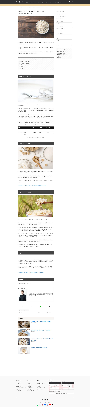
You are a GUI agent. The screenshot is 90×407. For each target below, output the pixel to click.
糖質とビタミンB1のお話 (25, 64)
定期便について (18, 382)
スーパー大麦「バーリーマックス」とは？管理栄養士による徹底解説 (30, 272)
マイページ (28, 383)
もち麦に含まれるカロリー (25, 61)
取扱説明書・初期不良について (41, 383)
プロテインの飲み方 (60, 23)
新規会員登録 (29, 382)
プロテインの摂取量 (60, 18)
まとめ (21, 66)
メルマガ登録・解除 (29, 387)
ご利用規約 (38, 386)
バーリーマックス (29, 13)
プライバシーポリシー (40, 389)
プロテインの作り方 (60, 26)
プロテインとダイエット (61, 28)
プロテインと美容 (59, 33)
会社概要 (38, 382)
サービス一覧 (29, 389)
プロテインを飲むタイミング (61, 16)
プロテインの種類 (59, 13)
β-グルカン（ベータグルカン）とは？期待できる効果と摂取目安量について (32, 185)
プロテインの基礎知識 (60, 11)
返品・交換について (19, 389)
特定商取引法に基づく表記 (41, 387)
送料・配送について (19, 386)
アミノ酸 (58, 38)
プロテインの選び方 (60, 21)
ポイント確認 (29, 386)
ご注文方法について (19, 383)
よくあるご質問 (18, 390)
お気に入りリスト (29, 384)
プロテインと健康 (59, 30)
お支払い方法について (19, 384)
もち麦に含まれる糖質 (24, 63)
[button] (22, 306)
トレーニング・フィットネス (61, 35)
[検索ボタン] (71, 45)
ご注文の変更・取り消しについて (21, 387)
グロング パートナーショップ (31, 390)
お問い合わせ (39, 384)
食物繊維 (25, 13)
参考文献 (22, 68)
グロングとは (26, 2)
